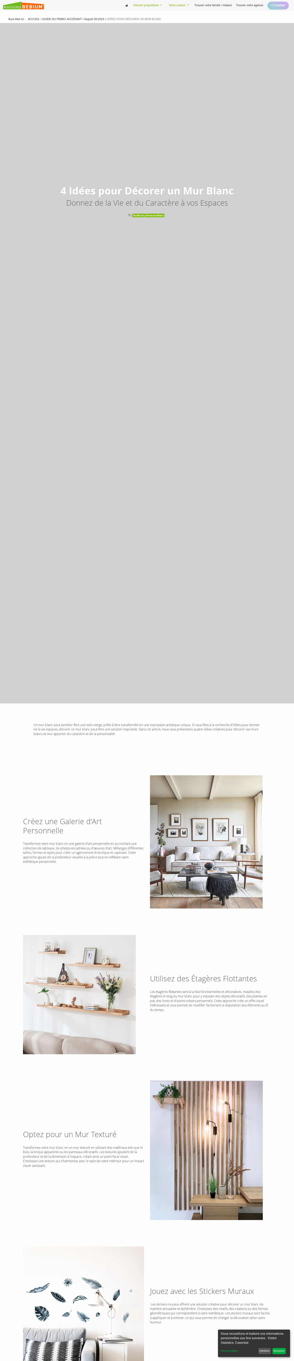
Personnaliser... (230, 1351)
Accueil (34, 19)
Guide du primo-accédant (148, 215)
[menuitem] (126, 5)
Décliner (264, 1351)
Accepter (279, 1351)
